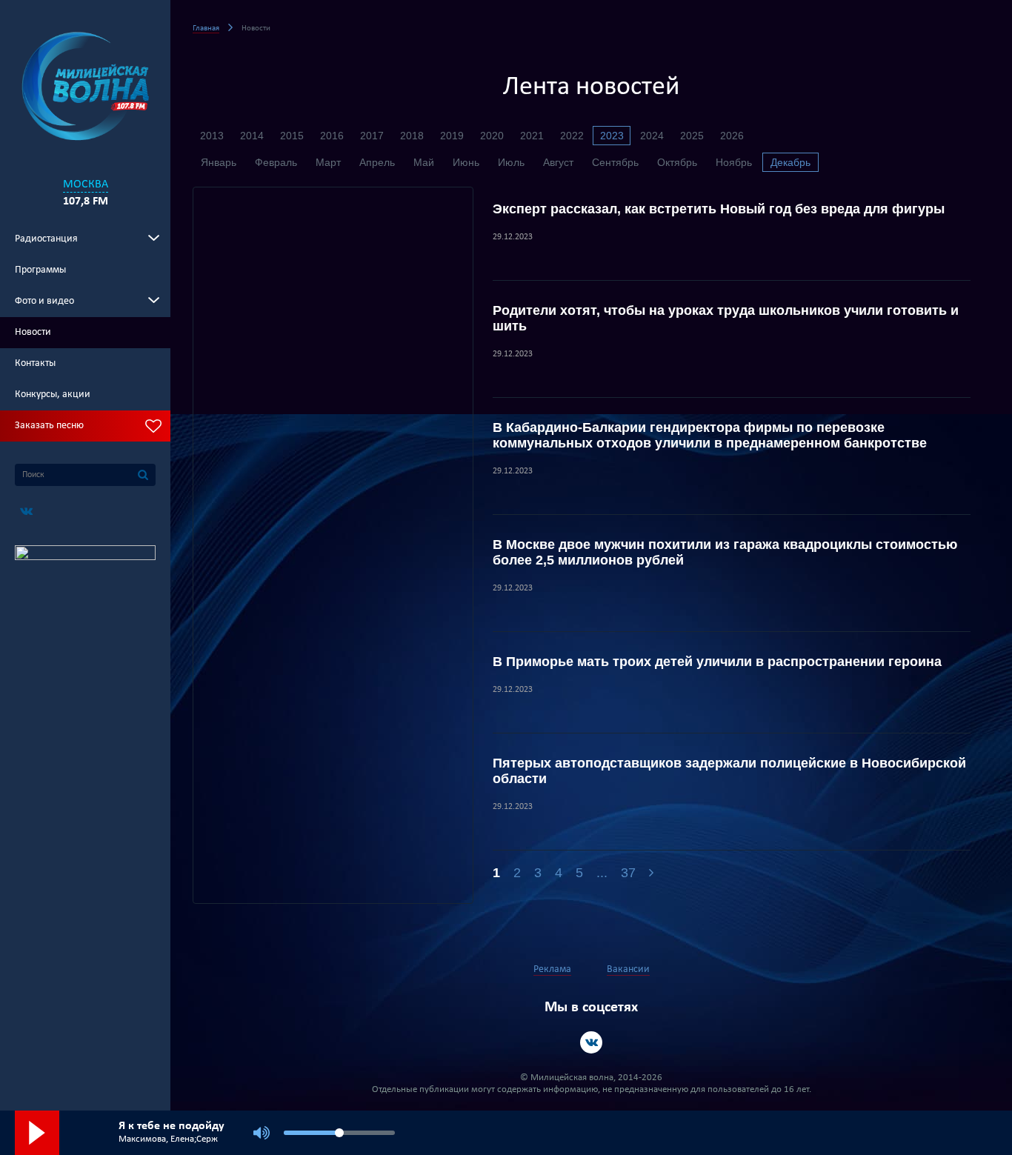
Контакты (35, 363)
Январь (218, 162)
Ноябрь (734, 162)
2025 (692, 136)
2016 (332, 136)
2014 (252, 136)
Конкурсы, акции (52, 394)
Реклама (552, 969)
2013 (212, 136)
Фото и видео (44, 301)
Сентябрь (615, 162)
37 (628, 872)
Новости (33, 332)
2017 (372, 136)
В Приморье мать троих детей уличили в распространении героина (717, 661)
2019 (452, 136)
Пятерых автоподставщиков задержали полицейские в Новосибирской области (729, 771)
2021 (532, 136)
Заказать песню (49, 425)
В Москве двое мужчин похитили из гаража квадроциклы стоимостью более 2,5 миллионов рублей (725, 552)
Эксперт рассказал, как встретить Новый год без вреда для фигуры (719, 209)
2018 (412, 136)
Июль (511, 162)
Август (558, 162)
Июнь (466, 162)
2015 (292, 136)
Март (328, 162)
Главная (206, 28)
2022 (572, 136)
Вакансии (628, 969)
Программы (40, 270)
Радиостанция (46, 238)
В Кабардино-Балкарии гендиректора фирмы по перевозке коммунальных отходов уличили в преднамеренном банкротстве (710, 435)
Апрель (377, 162)
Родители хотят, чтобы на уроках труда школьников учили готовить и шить (726, 318)
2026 (732, 136)
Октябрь (677, 162)
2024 (652, 136)
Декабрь (790, 162)
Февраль (276, 162)
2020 (492, 136)
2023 (612, 136)
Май (423, 162)
